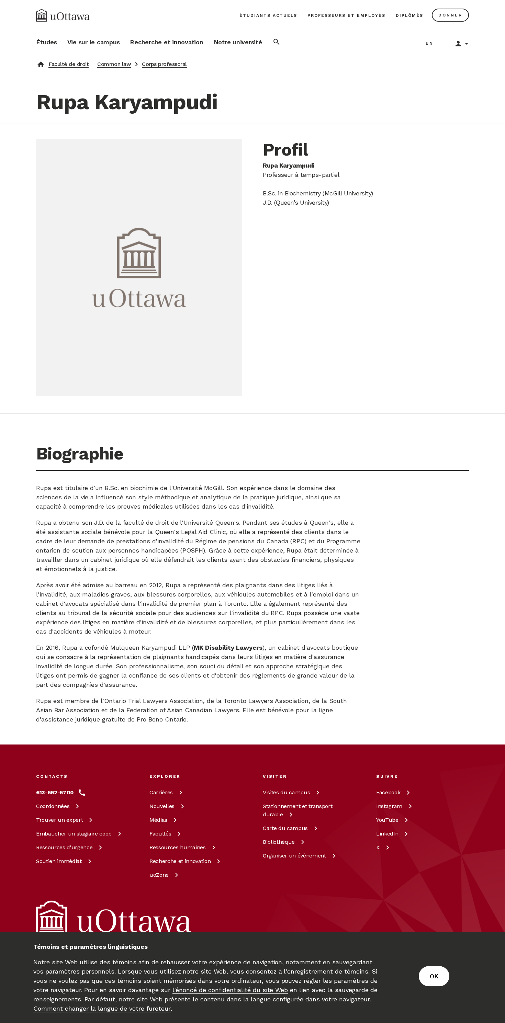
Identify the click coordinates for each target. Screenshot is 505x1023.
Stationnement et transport (297, 810)
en (430, 43)
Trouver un (59, 820)
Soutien (59, 861)
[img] (63, 15)
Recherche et (180, 861)
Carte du (285, 828)
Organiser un (294, 855)
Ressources (64, 847)
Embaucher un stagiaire (74, 833)
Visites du (286, 792)
